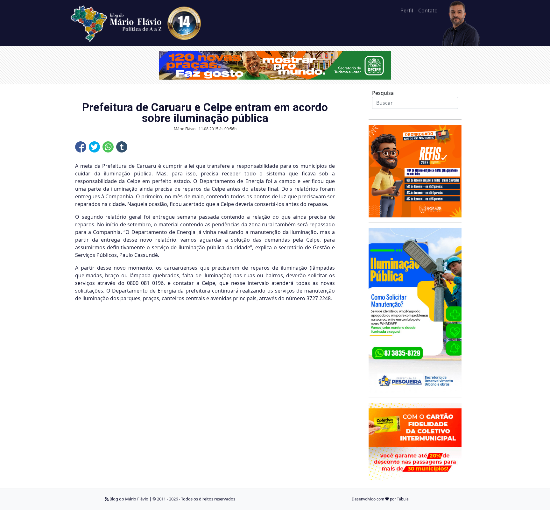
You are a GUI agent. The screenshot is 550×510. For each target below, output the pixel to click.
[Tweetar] (94, 146)
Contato (428, 10)
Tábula (403, 499)
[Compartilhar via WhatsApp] (108, 146)
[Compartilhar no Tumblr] (121, 146)
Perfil (406, 10)
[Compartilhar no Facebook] (80, 146)
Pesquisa (383, 92)
